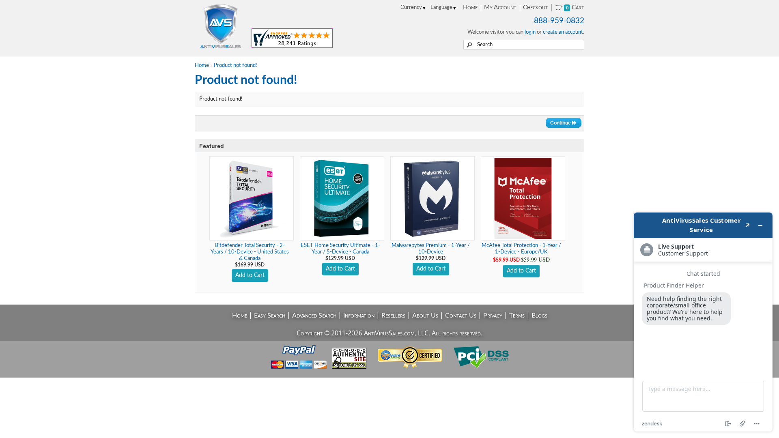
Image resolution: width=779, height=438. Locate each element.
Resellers (393, 315)
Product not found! (235, 65)
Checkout (535, 7)
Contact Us (460, 315)
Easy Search (269, 315)
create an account (563, 32)
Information (358, 315)
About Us (425, 315)
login (530, 32)
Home (470, 7)
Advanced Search (314, 315)
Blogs (539, 315)
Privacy (492, 315)
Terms (517, 315)
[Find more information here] (703, 322)
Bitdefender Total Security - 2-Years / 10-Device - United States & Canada (250, 252)
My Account (500, 7)
